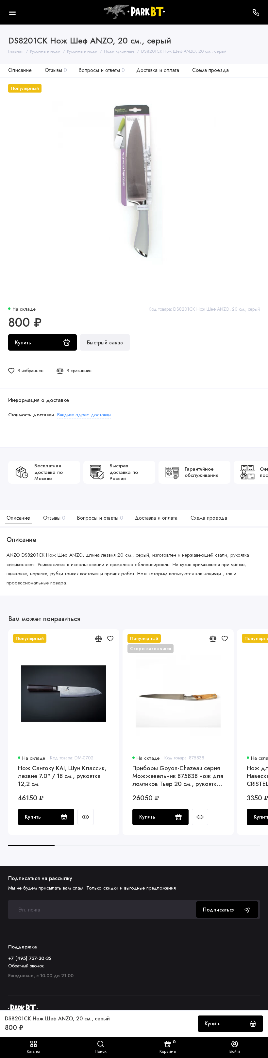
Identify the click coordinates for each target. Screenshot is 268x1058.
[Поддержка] (255, 12)
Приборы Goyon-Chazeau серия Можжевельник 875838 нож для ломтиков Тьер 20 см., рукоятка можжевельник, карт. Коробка (177, 776)
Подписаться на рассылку (40, 878)
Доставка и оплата (157, 70)
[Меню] (12, 12)
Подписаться (219, 909)
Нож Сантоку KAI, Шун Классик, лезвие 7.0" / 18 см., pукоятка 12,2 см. (62, 776)
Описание (20, 70)
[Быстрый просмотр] (85, 817)
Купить (33, 817)
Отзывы (56, 70)
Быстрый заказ (105, 342)
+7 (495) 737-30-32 (30, 958)
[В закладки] (110, 638)
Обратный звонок (26, 966)
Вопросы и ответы (101, 70)
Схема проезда (210, 70)
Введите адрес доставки (84, 414)
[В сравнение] (98, 638)
